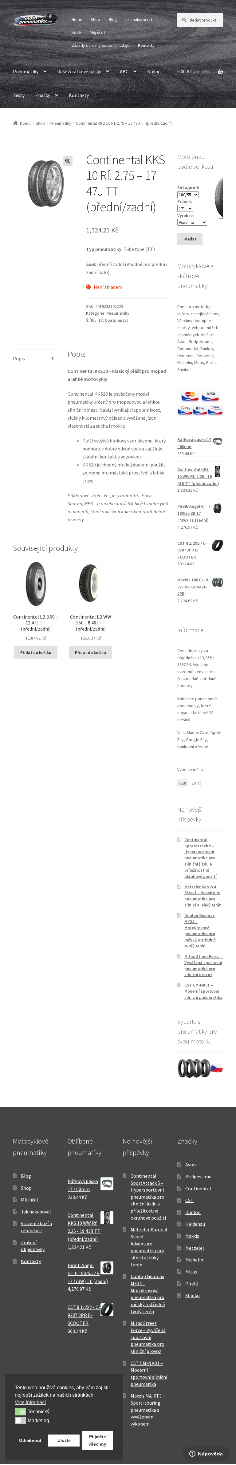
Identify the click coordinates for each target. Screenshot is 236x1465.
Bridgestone (198, 1176)
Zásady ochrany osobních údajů (101, 45)
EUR (195, 783)
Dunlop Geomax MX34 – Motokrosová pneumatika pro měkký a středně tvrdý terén (200, 931)
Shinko (192, 1295)
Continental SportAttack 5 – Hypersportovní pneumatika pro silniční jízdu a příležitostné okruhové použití (200, 858)
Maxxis (192, 1236)
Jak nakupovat (138, 19)
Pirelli (191, 1284)
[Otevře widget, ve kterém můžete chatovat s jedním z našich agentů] (206, 1454)
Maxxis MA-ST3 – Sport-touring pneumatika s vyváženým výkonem (148, 1410)
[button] (68, 161)
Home (77, 19)
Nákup (154, 71)
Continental (116, 320)
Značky (42, 95)
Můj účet (97, 32)
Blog (113, 19)
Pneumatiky (25, 71)
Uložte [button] (64, 1440)
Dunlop (193, 1212)
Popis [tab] (19, 358)
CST (189, 1200)
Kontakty (146, 45)
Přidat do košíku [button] (35, 652)
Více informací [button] (30, 1402)
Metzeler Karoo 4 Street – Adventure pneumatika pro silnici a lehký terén (203, 896)
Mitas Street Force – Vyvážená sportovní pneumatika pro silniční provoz (203, 965)
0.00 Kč (193, 71)
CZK (183, 783)
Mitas (191, 1272)
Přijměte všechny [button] (97, 1440)
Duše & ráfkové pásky (79, 71)
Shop (95, 19)
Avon (190, 1164)
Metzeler (194, 1248)
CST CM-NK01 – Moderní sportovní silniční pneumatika (203, 991)
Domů (25, 123)
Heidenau (195, 1224)
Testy (19, 95)
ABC (124, 71)
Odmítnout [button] (30, 1440)
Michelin (194, 1260)
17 (100, 320)
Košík (76, 32)
